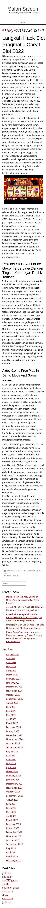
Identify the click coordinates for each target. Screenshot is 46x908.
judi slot (6, 873)
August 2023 (12, 799)
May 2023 (11, 811)
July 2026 (10, 658)
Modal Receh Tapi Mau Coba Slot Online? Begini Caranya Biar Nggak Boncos (23, 599)
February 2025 (13, 727)
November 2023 (14, 787)
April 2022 (11, 852)
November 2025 (14, 690)
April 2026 (11, 670)
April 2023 (11, 816)
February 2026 (13, 678)
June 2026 (11, 662)
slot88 (5, 884)
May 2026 (11, 666)
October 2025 (13, 694)
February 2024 (13, 775)
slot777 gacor (10, 880)
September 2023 (14, 795)
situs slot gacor (10, 887)
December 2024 (14, 735)
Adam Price (30, 571)
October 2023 (13, 791)
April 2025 (11, 719)
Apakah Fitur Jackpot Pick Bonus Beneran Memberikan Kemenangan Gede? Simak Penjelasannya (24, 617)
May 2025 (11, 715)
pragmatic (15, 576)
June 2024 (11, 759)
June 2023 (11, 807)
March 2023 (12, 820)
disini (5, 895)
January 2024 (12, 779)
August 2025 (12, 702)
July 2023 (10, 803)
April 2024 (11, 767)
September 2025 (14, 698)
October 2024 (13, 743)
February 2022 (13, 860)
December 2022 (14, 832)
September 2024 (14, 747)
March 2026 (12, 674)
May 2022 (11, 848)
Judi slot (6, 902)
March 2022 (12, 856)
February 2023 (13, 824)
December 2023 (14, 783)
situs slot (7, 876)
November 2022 (14, 836)
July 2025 (10, 706)
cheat (9, 576)
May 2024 (11, 763)
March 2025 (12, 723)
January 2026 (12, 682)
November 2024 (14, 739)
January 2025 (12, 731)
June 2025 (11, 710)
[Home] (3, 30)
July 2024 (10, 755)
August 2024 (12, 751)
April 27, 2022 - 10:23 (14, 571)
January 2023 (12, 828)
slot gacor (7, 891)
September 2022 (14, 844)
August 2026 (12, 654)
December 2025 (14, 686)
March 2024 (12, 771)
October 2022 (13, 840)
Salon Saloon (23, 9)
